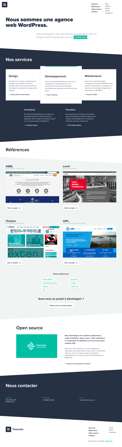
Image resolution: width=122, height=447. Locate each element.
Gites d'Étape (47, 279)
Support (107, 6)
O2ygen (73, 283)
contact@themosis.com (87, 400)
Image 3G (74, 279)
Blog (106, 4)
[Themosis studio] (4, 7)
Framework (109, 13)
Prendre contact (31, 125)
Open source (96, 9)
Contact (95, 12)
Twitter (107, 11)
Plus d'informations (74, 125)
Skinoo (45, 287)
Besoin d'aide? (92, 95)
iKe (44, 290)
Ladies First (75, 287)
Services (95, 4)
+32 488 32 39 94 (48, 400)
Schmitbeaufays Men (50, 283)
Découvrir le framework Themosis (78, 364)
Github (107, 8)
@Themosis (108, 441)
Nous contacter (52, 95)
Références (96, 7)
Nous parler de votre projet (20, 95)
